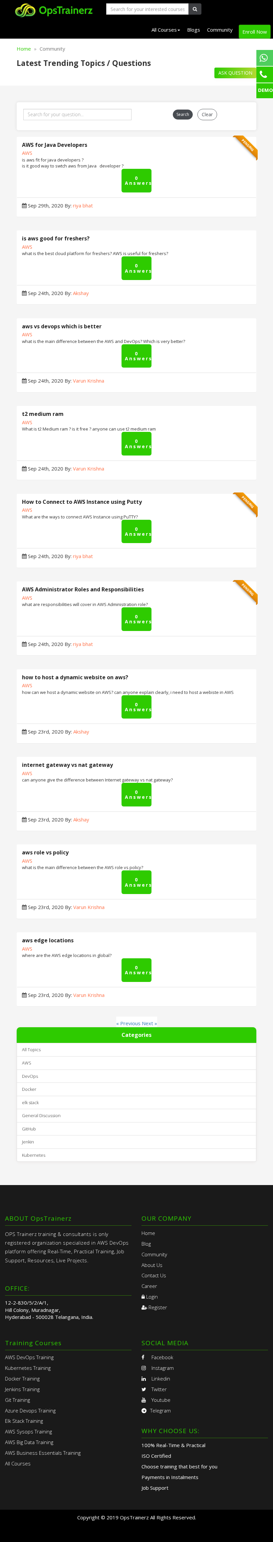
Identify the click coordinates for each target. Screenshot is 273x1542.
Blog (146, 1243)
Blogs (193, 29)
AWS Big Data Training (29, 1442)
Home (24, 48)
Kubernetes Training (28, 1368)
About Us (151, 1265)
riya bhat (83, 205)
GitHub (29, 1129)
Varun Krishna (88, 380)
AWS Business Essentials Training (43, 1452)
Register (157, 1307)
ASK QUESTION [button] (235, 73)
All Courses (18, 1463)
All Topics (31, 1050)
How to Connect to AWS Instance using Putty (82, 501)
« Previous (129, 1023)
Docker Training (22, 1378)
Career (149, 1286)
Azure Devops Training (30, 1410)
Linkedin (160, 1378)
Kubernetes (33, 1155)
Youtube (160, 1399)
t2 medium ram (43, 414)
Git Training (17, 1399)
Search (182, 114)
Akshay (81, 293)
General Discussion (41, 1115)
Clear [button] (207, 114)
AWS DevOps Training (29, 1357)
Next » (149, 1023)
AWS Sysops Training (28, 1431)
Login (151, 1296)
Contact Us (153, 1275)
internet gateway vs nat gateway (67, 765)
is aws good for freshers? (56, 238)
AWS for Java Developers (54, 145)
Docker (29, 1089)
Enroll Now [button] (254, 31)
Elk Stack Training (24, 1420)
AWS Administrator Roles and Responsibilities (83, 589)
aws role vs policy (45, 852)
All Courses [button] (164, 29)
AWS (27, 153)
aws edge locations (48, 940)
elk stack (30, 1102)
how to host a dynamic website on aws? (75, 677)
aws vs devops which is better (62, 326)
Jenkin (28, 1142)
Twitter (158, 1389)
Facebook (161, 1357)
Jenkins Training (22, 1389)
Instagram (162, 1368)
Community (220, 29)
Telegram (160, 1410)
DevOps (30, 1076)
